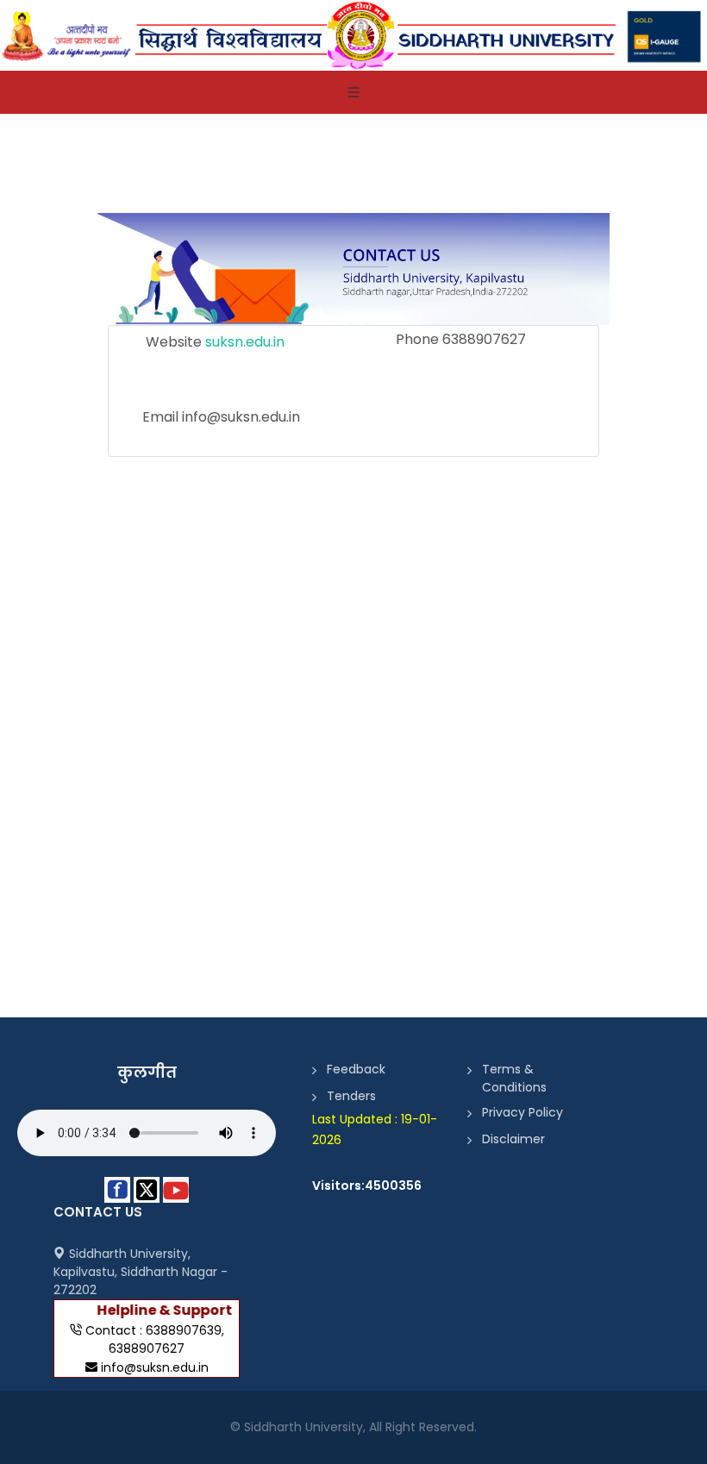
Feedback (356, 1069)
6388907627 (147, 1348)
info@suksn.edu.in (155, 1367)
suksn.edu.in (245, 342)
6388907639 (184, 1330)
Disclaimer (513, 1139)
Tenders (351, 1095)
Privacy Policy (522, 1112)
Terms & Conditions (514, 1078)
